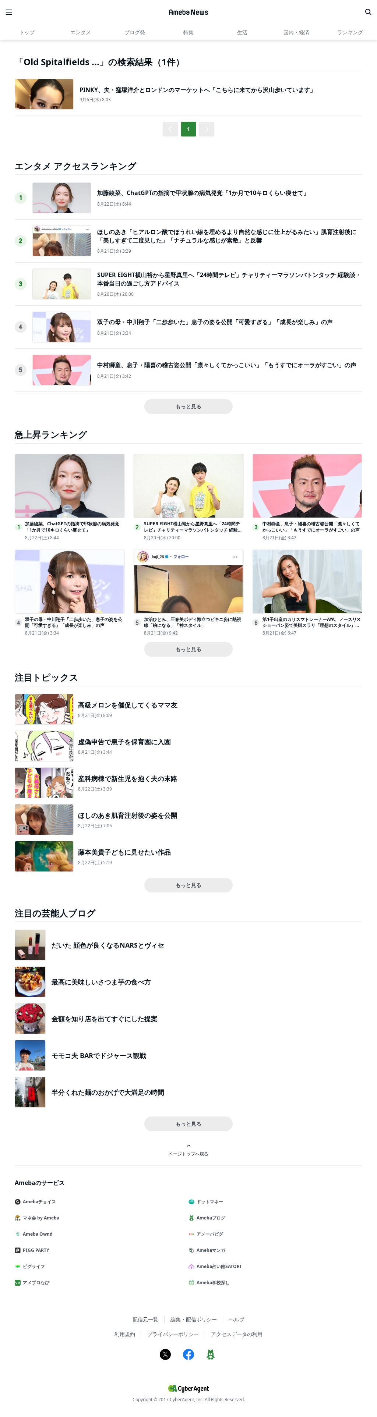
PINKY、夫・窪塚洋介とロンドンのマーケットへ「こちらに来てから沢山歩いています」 (198, 90)
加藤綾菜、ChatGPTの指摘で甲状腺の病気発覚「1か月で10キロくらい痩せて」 (203, 193)
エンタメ (80, 32)
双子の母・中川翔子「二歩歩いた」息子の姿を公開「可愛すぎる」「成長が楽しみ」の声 (215, 322)
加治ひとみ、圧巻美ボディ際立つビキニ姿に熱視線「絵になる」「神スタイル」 (192, 622)
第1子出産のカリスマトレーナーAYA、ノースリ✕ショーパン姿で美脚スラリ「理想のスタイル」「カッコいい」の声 (311, 625)
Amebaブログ (211, 1218)
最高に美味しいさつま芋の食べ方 (101, 981)
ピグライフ (34, 1266)
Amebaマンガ (211, 1250)
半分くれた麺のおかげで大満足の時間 (108, 1092)
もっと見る (188, 406)
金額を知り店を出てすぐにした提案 (105, 1018)
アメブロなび (36, 1282)
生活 (242, 32)
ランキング (350, 32)
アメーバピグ (210, 1234)
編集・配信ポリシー (193, 1319)
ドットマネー (210, 1201)
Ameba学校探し (213, 1282)
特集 (188, 32)
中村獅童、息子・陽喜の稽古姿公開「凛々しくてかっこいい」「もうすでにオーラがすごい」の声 (226, 365)
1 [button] (188, 128)
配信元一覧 (145, 1319)
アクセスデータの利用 (237, 1334)
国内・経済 (296, 32)
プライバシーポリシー (173, 1334)
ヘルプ (236, 1319)
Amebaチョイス (39, 1201)
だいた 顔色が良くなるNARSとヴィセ (108, 945)
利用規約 (124, 1334)
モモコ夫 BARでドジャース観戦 (99, 1055)
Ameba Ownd (38, 1234)
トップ (27, 32)
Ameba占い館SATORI (219, 1266)
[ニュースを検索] (368, 12)
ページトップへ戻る (188, 1154)
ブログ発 (134, 32)
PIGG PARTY (36, 1250)
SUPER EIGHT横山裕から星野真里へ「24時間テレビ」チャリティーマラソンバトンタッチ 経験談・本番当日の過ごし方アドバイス (192, 530)
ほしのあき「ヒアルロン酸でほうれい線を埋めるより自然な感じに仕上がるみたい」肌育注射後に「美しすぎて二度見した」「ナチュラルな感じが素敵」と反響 (226, 236)
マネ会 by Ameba (41, 1218)
